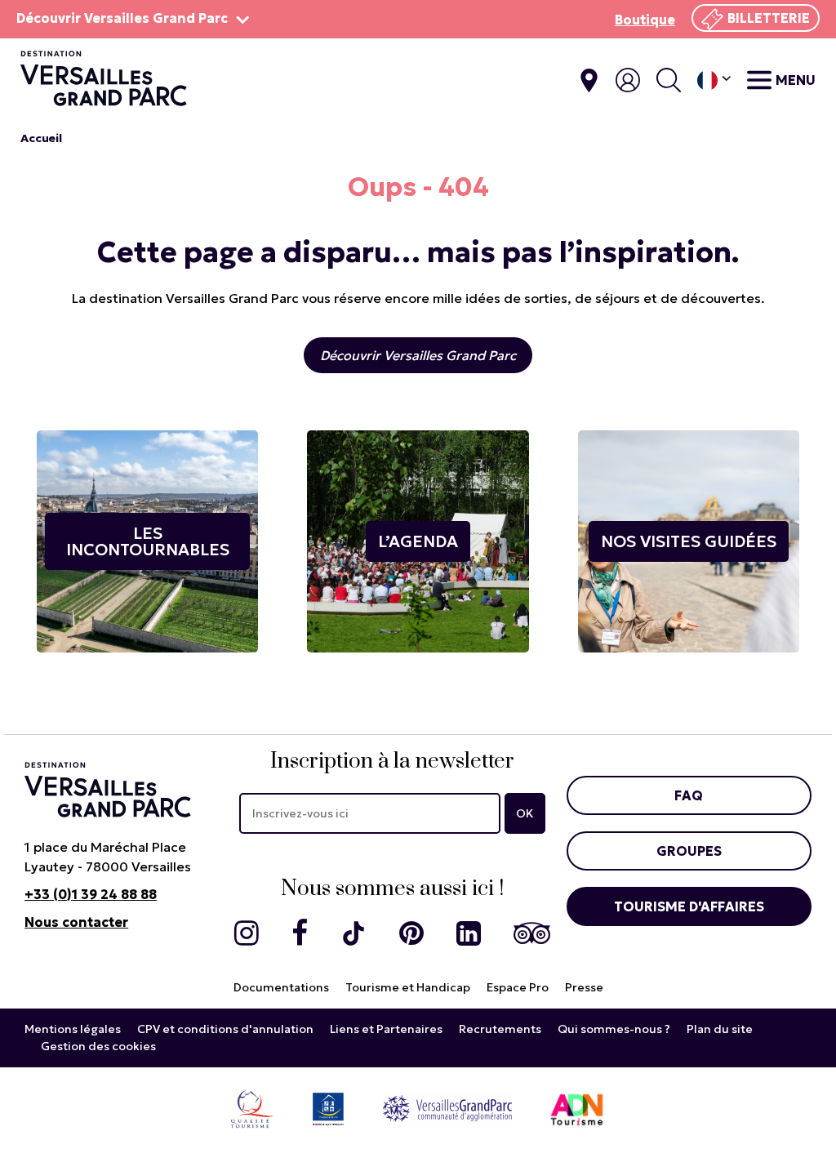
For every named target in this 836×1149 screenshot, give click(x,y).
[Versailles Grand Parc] (447, 1107)
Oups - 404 (418, 187)
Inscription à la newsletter (392, 761)
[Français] (714, 80)
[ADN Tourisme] (577, 1107)
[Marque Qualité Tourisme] (251, 1107)
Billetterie (768, 18)
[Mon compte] (628, 80)
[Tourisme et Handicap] (328, 1107)
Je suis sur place (589, 80)
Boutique (645, 19)
